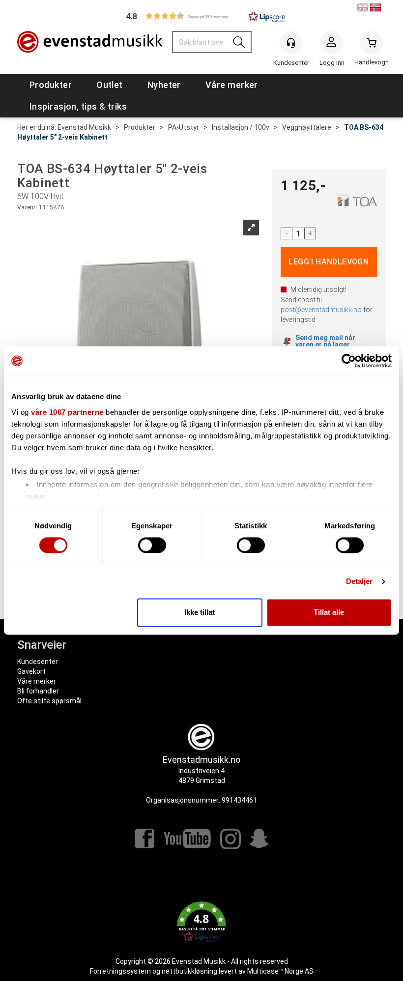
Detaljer (359, 581)
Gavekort (31, 671)
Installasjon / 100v (240, 127)
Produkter (50, 85)
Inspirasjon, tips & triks (78, 106)
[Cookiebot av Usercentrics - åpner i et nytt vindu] (349, 360)
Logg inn (331, 44)
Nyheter (164, 85)
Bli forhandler (38, 691)
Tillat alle (329, 612)
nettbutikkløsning (189, 971)
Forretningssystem (120, 971)
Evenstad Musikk (84, 127)
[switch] (152, 545)
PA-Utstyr (183, 127)
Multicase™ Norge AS (280, 971)
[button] (201, 16)
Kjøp (329, 262)
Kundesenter (37, 661)
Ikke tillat (199, 612)
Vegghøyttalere (306, 127)
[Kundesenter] (291, 43)
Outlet (109, 85)
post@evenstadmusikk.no (321, 310)
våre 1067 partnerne (67, 412)
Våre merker (231, 85)
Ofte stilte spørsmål (49, 701)
